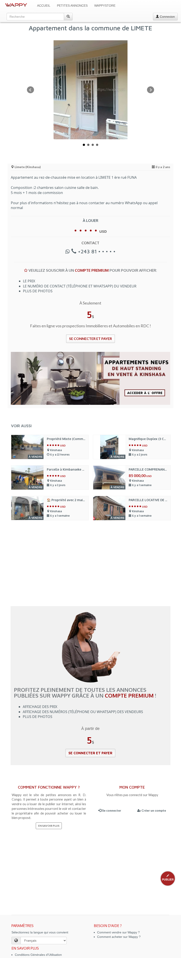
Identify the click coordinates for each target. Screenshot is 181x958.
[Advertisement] (90, 566)
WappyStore (104, 5)
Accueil (43, 5)
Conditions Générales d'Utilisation (38, 954)
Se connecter (111, 810)
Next (150, 89)
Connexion (167, 16)
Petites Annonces (72, 5)
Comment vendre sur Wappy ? (118, 932)
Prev (30, 89)
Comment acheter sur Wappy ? (119, 937)
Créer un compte (153, 810)
